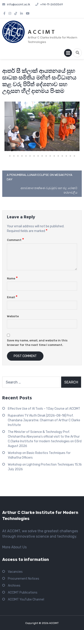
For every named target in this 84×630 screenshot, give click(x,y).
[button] (9, 127)
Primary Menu (68, 54)
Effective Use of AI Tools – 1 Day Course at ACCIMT (44, 409)
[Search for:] (31, 382)
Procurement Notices (23, 579)
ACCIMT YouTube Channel (26, 599)
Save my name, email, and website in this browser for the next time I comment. (37, 343)
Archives (14, 585)
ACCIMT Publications (22, 592)
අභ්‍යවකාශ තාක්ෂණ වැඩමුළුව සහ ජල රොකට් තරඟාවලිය (49, 190)
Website (13, 316)
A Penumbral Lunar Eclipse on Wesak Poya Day (39, 177)
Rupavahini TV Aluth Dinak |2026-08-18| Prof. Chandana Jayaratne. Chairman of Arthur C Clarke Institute (44, 420)
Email (12, 297)
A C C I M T (41, 32)
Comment (15, 240)
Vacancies (15, 572)
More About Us (14, 547)
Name (12, 278)
